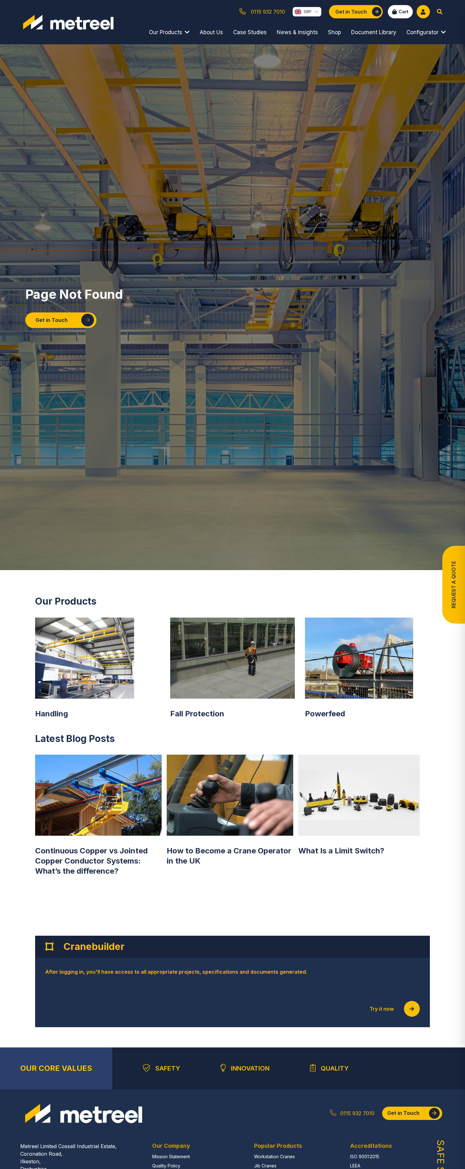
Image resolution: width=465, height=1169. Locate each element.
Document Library (373, 32)
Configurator (422, 32)
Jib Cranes (265, 1165)
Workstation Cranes (274, 1156)
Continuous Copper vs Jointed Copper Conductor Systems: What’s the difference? (91, 861)
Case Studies (250, 32)
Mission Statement (171, 1156)
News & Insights (297, 32)
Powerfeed (325, 713)
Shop (334, 32)
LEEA (355, 1165)
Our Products (165, 32)
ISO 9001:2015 (364, 1156)
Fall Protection (197, 713)
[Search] (440, 12)
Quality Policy (166, 1165)
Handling (51, 713)
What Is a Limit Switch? (341, 850)
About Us (211, 32)
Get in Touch (51, 320)
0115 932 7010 (357, 1113)
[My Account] (423, 11)
